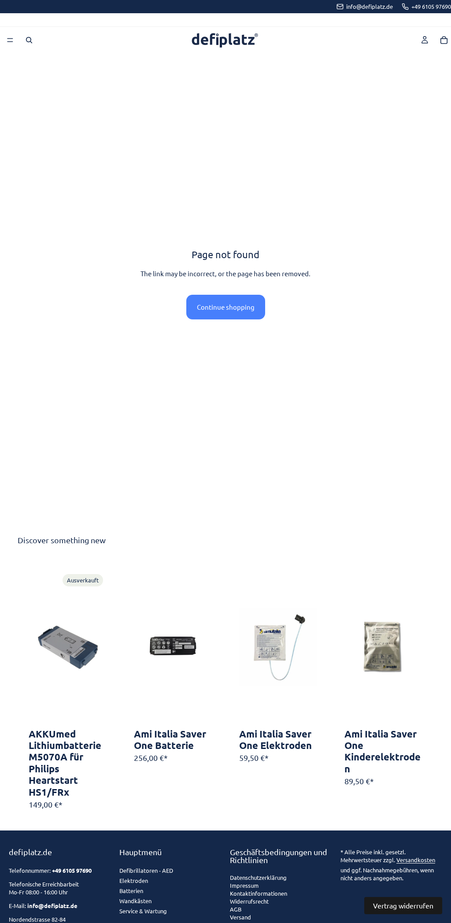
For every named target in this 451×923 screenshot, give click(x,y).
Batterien (131, 890)
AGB (235, 909)
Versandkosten (415, 860)
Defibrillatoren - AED (146, 870)
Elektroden (133, 880)
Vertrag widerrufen (403, 905)
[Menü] (10, 40)
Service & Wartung (143, 911)
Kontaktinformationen (258, 893)
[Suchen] (29, 40)
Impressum (244, 885)
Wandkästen (135, 900)
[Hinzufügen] (198, 711)
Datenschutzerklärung (258, 878)
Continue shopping (226, 307)
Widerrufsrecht (249, 901)
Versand (240, 917)
